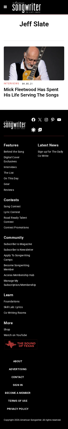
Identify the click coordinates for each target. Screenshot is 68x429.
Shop (7, 329)
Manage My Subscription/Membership (20, 282)
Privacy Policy (18, 408)
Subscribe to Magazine (18, 244)
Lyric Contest (12, 212)
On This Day (11, 178)
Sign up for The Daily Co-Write (50, 153)
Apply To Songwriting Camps (17, 257)
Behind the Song (14, 151)
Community (13, 237)
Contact (18, 377)
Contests (11, 200)
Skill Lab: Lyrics (13, 307)
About (17, 361)
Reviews (9, 189)
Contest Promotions (16, 227)
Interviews (11, 83)
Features (11, 145)
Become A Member (17, 392)
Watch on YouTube (15, 335)
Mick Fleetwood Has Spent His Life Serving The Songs (31, 92)
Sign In (18, 384)
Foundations (12, 301)
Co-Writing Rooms (15, 312)
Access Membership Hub (19, 275)
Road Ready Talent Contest (15, 219)
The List (9, 172)
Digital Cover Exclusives (11, 159)
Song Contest (12, 206)
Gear (7, 184)
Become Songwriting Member (16, 267)
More (8, 323)
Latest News (48, 145)
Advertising (18, 369)
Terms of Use (17, 400)
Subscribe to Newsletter (18, 249)
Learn (8, 295)
